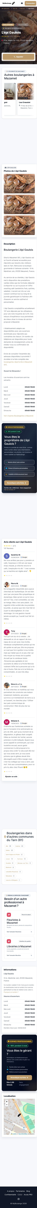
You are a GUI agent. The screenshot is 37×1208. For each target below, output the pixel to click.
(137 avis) (16, 36)
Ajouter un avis (11, 776)
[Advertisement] (18, 141)
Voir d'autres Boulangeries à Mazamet (18, 416)
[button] (19, 1115)
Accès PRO (28, 1195)
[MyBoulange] (9, 3)
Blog (28, 1191)
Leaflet (14, 1134)
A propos (10, 1191)
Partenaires (20, 1191)
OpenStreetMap (22, 1134)
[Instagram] (18, 1199)
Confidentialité (10, 1195)
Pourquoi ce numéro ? (11, 992)
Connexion (30, 3)
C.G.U (20, 1195)
